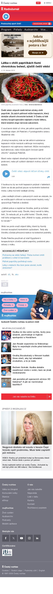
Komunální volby (9, 493)
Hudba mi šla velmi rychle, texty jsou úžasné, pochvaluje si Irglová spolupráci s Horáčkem (32, 335)
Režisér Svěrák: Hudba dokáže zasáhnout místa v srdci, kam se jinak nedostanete (32, 370)
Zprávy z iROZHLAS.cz (14, 409)
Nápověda (32, 493)
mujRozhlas (6, 292)
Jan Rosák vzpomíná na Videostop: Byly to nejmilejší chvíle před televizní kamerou (32, 346)
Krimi (23, 300)
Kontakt (31, 504)
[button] (48, 177)
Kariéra (30, 500)
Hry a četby (9, 300)
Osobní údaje (16, 571)
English (42, 571)
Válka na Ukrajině (10, 489)
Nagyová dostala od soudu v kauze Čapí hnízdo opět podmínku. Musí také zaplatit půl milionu (26, 450)
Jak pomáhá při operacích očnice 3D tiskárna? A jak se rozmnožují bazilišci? (31, 382)
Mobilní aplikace (9, 524)
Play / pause (6, 173)
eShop (5, 500)
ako (16, 274)
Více (44, 29)
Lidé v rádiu (32, 497)
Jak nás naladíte (34, 489)
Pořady (18, 29)
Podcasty (6, 520)
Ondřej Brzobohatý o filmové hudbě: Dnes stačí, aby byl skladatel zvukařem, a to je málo (31, 358)
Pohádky (7, 305)
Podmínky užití (31, 571)
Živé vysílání (9, 310)
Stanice (5, 497)
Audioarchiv (31, 29)
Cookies (5, 571)
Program (6, 29)
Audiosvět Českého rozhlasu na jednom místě (20, 322)
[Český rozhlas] (9, 3)
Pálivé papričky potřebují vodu (17, 261)
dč (9, 274)
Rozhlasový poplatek (36, 508)
